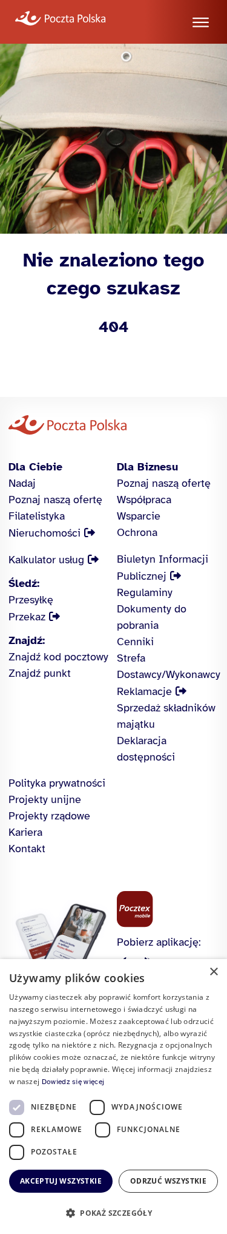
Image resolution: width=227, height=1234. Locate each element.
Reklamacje (144, 691)
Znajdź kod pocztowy (58, 656)
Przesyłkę (30, 599)
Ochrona (137, 532)
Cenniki (135, 641)
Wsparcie (138, 516)
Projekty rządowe (49, 815)
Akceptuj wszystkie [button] (61, 1181)
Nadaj (22, 483)
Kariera (25, 832)
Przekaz (26, 616)
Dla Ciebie (35, 466)
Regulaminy (145, 592)
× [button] (213, 972)
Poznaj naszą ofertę (55, 499)
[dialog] (113, 1096)
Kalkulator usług (46, 559)
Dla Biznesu (147, 466)
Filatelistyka (36, 516)
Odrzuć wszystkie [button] (168, 1181)
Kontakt (26, 848)
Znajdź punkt (39, 673)
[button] (113, 1212)
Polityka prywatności (56, 783)
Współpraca (144, 499)
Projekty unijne (44, 799)
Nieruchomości (44, 533)
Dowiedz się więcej (73, 1081)
